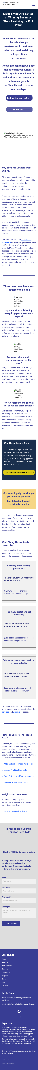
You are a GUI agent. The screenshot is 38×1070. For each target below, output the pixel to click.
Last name (6, 887)
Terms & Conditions (8, 1064)
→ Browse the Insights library (14, 811)
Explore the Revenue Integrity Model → (19, 472)
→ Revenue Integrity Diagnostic (15, 782)
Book (3, 979)
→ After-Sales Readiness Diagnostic (17, 764)
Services (5, 712)
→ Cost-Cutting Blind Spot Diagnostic (18, 776)
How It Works (7, 966)
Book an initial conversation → (19, 98)
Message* (6, 907)
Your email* (6, 897)
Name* (4, 877)
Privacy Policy (6, 1059)
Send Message (11, 924)
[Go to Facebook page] (19, 1012)
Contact (5, 986)
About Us (5, 962)
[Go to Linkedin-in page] (19, 1016)
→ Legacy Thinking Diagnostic (14, 770)
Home (4, 959)
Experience (17, 712)
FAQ (3, 982)
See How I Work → (19, 109)
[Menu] (33, 5)
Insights (5, 976)
